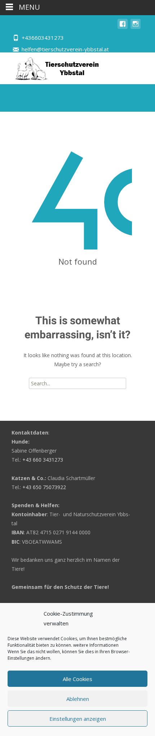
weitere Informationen (96, 645)
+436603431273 (43, 37)
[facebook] (123, 27)
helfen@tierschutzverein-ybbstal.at (65, 49)
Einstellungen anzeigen (77, 718)
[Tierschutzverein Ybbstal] (50, 66)
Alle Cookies (77, 678)
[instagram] (135, 27)
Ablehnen (77, 698)
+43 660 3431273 (42, 459)
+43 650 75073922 (44, 487)
